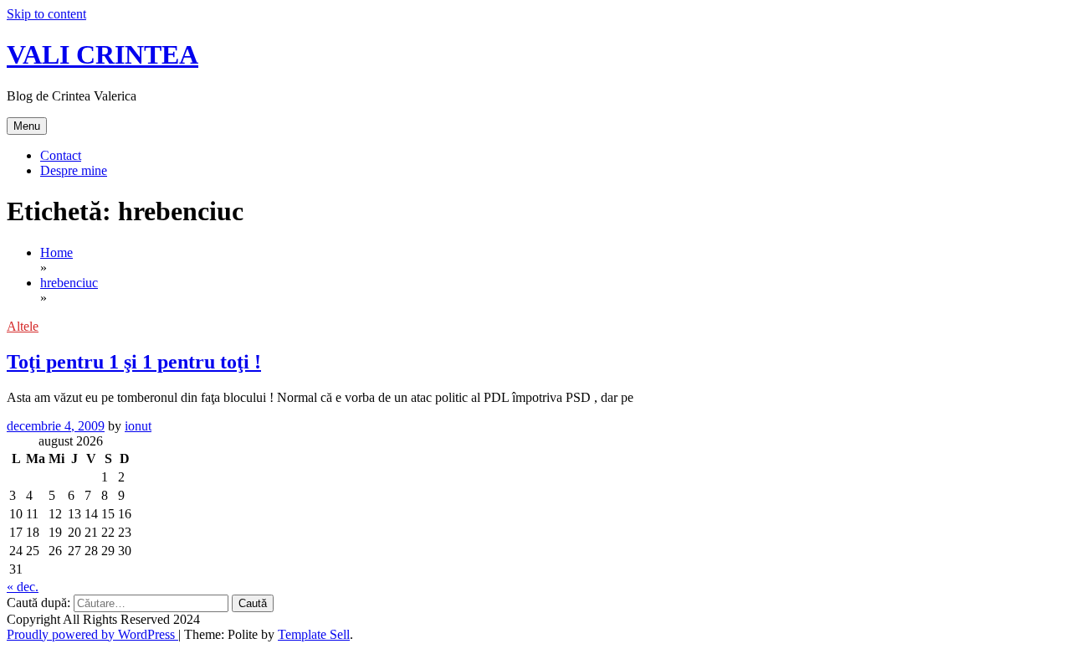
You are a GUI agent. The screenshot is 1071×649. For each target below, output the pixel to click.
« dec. (22, 586)
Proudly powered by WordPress (92, 634)
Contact (60, 155)
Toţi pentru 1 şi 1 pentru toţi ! (134, 362)
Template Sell (314, 634)
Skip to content (46, 14)
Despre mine (73, 170)
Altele (22, 326)
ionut (138, 426)
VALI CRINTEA (102, 54)
